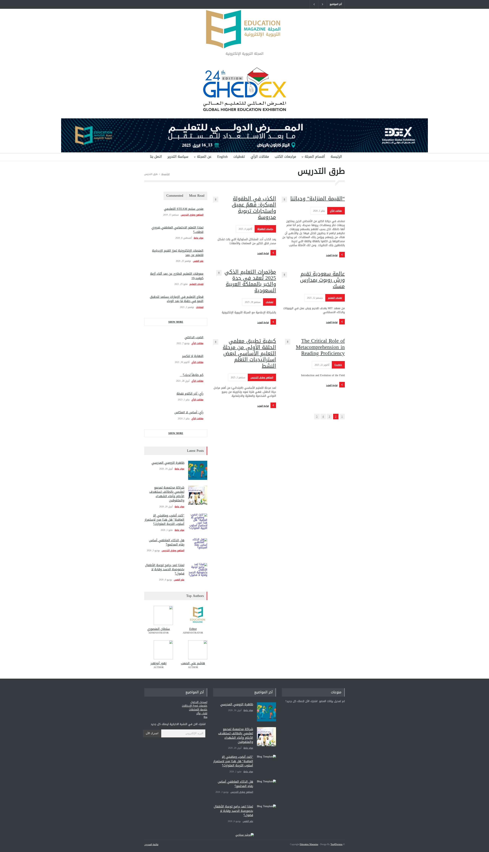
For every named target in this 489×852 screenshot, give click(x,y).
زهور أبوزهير (159, 663)
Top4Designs (336, 844)
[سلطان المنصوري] (158, 615)
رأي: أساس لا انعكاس (188, 412)
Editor (193, 629)
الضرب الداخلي (194, 337)
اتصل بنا (156, 156)
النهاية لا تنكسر (192, 356)
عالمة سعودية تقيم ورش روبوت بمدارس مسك (322, 280)
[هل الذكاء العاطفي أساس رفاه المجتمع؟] (197, 547)
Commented (174, 195)
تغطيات (239, 156)
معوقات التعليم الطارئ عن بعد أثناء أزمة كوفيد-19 (176, 276)
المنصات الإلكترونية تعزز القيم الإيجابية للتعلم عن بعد (177, 253)
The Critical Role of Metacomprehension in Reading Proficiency (320, 347)
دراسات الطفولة (265, 229)
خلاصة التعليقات (198, 709)
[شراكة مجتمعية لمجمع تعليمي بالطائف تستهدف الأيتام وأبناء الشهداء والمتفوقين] (197, 495)
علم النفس (198, 261)
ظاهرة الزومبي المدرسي (167, 463)
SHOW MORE (175, 322)
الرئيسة (336, 156)
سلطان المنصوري (158, 629)
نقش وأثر (201, 713)
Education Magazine (309, 844)
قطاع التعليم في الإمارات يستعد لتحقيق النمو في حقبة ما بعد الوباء (176, 299)
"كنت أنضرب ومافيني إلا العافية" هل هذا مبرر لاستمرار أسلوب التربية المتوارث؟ (164, 519)
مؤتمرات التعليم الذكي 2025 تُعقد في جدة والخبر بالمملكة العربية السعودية (250, 281)
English (222, 156)
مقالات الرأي (260, 156)
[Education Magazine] (244, 42)
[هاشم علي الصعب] (193, 649)
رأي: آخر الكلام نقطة (189, 394)
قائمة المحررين (151, 844)
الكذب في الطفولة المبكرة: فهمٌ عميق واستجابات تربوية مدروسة (254, 208)
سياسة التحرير (178, 156)
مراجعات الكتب (285, 156)
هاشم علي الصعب (193, 663)
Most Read (196, 195)
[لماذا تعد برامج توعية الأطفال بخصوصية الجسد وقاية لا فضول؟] (197, 572)
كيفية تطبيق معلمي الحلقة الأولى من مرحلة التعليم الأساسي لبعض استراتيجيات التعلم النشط (249, 353)
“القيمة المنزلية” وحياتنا (317, 199)
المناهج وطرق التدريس (261, 377)
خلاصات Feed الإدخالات (194, 705)
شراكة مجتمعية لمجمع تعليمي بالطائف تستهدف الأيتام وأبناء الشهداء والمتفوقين (166, 494)
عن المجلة (204, 156)
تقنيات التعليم (335, 298)
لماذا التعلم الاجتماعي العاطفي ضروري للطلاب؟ (177, 230)
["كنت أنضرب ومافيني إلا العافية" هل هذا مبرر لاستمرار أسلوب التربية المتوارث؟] (197, 523)
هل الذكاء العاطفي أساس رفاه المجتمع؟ (166, 542)
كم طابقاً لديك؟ (191, 375)
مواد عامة (198, 238)
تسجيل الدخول (198, 702)
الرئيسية (165, 174)
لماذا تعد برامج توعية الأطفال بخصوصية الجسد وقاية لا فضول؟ (164, 569)
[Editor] (193, 615)
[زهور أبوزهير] (158, 649)
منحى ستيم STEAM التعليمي (183, 209)
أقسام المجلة (315, 156)
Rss (205, 717)
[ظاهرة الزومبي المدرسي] (197, 470)
